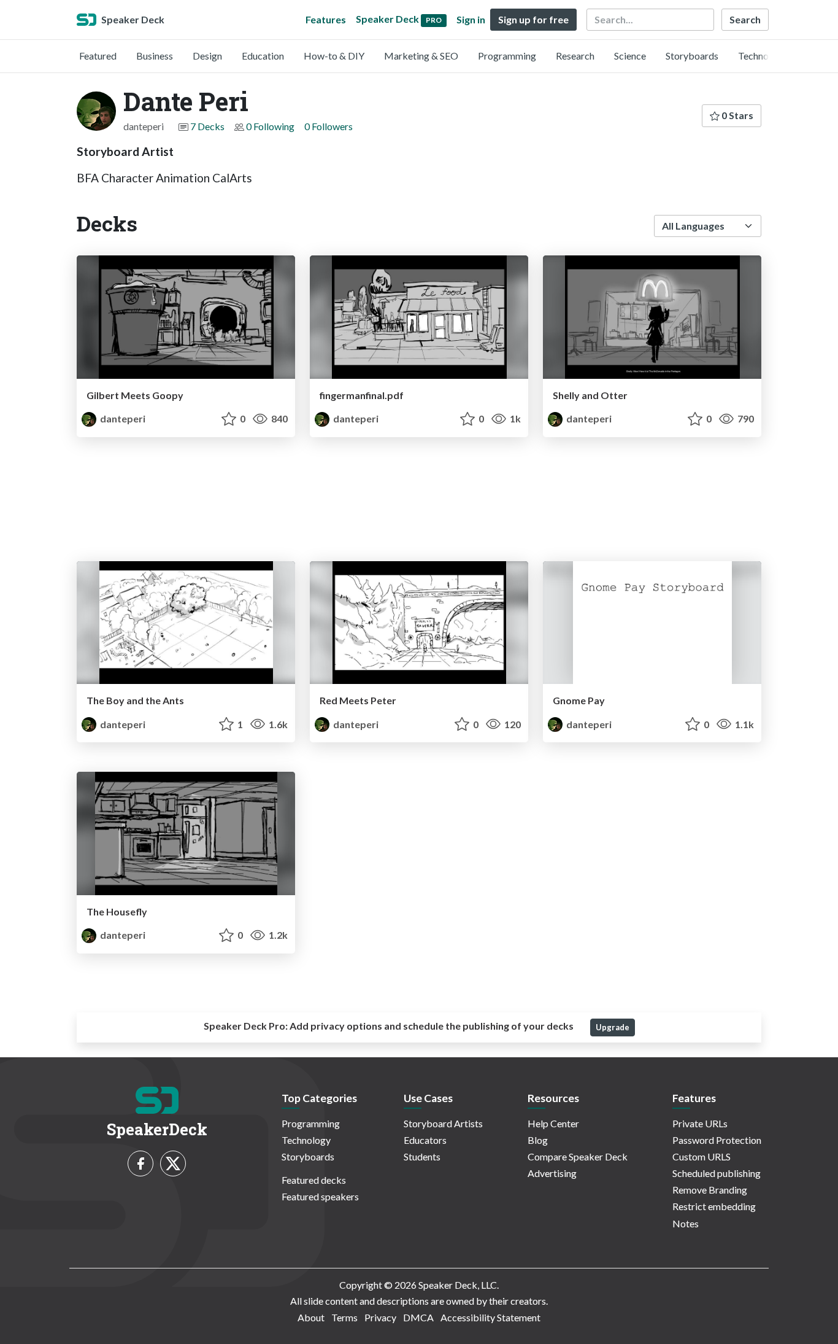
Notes (685, 1223)
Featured (98, 55)
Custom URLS (701, 1156)
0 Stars (736, 115)
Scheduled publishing (716, 1173)
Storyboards (692, 55)
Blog (538, 1140)
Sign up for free (533, 19)
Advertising (552, 1173)
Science (630, 55)
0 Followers (328, 126)
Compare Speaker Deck (578, 1156)
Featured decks (314, 1180)
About (311, 1317)
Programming (507, 55)
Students (422, 1156)
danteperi (121, 418)
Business (154, 55)
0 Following (270, 126)
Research (575, 55)
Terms (344, 1317)
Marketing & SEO (421, 55)
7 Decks (207, 126)
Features (326, 19)
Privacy (380, 1317)
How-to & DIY (334, 55)
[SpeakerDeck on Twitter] (173, 1163)
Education (263, 55)
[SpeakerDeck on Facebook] (140, 1163)
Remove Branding (709, 1189)
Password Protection (716, 1140)
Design (207, 55)
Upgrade (612, 1027)
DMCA (418, 1317)
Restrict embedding (714, 1206)
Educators (425, 1140)
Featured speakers (320, 1196)
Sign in (470, 19)
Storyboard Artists (443, 1123)
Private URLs (700, 1123)
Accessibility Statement (490, 1317)
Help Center (553, 1123)
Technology (762, 55)
